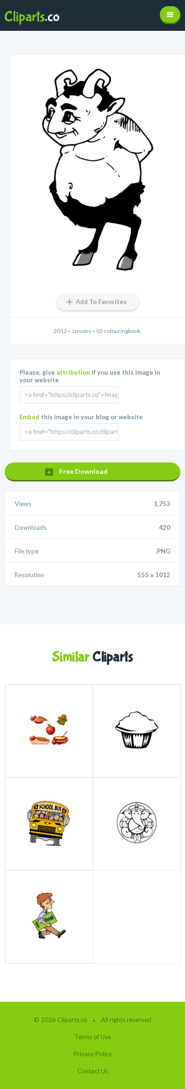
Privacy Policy (93, 1054)
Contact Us (92, 1071)
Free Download (83, 471)
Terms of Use (92, 1037)
